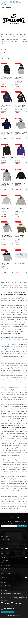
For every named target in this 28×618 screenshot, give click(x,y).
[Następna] (21, 277)
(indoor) (25, 396)
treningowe (21, 361)
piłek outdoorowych (20, 314)
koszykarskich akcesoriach (17, 339)
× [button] (26, 593)
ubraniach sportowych (6, 339)
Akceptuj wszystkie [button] (7, 612)
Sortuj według (4, 49)
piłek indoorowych (12, 312)
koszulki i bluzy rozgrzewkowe (11, 342)
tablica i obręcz (23, 368)
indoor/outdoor (4, 326)
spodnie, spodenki (23, 342)
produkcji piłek (4, 41)
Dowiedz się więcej (5, 600)
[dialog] (14, 604)
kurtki (9, 344)
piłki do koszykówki (8, 387)
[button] (12, 85)
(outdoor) (13, 396)
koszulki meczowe (17, 341)
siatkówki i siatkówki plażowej (12, 329)
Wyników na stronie (5, 56)
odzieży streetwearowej (6, 351)
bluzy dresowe (4, 344)
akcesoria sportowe (13, 361)
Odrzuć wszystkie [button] (20, 612)
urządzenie (9, 370)
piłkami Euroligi (9, 488)
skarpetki (14, 344)
